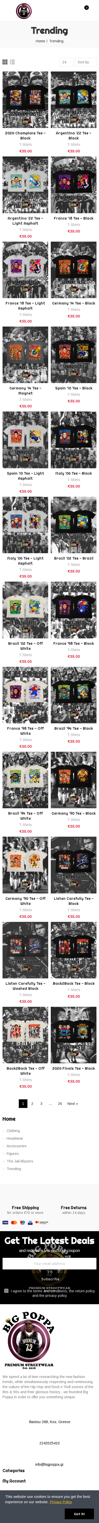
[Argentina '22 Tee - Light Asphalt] (25, 184)
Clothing (13, 1131)
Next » (73, 1104)
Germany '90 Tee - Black (74, 813)
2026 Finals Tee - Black (73, 1068)
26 (60, 1104)
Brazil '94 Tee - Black (73, 728)
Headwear (15, 1138)
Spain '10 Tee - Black (73, 388)
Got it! (79, 1514)
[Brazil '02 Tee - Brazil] (73, 525)
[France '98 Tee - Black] (73, 610)
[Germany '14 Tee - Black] (73, 270)
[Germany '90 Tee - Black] (73, 780)
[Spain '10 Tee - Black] (73, 355)
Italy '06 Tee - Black (73, 473)
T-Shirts (25, 144)
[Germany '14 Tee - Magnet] (25, 355)
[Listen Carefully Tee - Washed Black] (25, 950)
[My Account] (93, 10)
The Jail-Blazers (20, 1161)
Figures (13, 1154)
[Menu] (6, 10)
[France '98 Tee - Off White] (25, 695)
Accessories (17, 1146)
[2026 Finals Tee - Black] (73, 1035)
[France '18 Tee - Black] (73, 184)
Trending (14, 1169)
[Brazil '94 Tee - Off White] (25, 780)
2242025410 (49, 1443)
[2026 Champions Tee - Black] (25, 99)
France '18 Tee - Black (73, 218)
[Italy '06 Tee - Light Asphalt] (25, 525)
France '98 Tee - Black (73, 643)
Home (9, 1119)
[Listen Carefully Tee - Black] (73, 865)
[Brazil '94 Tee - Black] (73, 695)
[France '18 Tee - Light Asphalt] (25, 270)
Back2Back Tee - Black (74, 983)
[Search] (75, 10)
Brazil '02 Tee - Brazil (73, 558)
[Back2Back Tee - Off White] (25, 1035)
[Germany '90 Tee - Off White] (25, 865)
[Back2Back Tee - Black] (73, 950)
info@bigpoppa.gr (49, 1464)
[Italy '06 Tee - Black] (73, 439)
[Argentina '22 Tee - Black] (73, 99)
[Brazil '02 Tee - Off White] (25, 610)
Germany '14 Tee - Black (73, 303)
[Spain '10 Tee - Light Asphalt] (25, 439)
